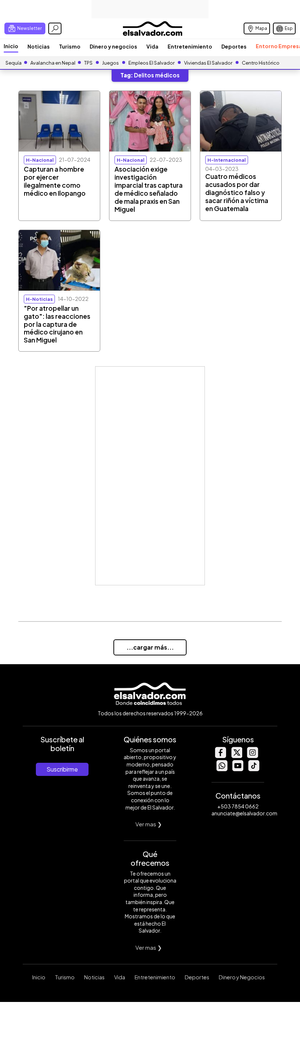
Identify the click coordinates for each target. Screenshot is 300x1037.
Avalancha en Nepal (52, 63)
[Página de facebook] (220, 756)
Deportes (234, 46)
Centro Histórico (261, 63)
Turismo (69, 46)
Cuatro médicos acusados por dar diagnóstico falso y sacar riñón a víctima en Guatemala (236, 192)
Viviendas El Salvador (208, 63)
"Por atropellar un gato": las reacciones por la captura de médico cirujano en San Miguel (57, 324)
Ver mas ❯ (148, 823)
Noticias (38, 46)
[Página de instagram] (252, 756)
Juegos (110, 63)
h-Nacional (40, 160)
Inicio (11, 46)
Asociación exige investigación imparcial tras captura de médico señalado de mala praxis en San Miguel (149, 189)
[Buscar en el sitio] (54, 28)
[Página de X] (236, 756)
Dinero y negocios (113, 46)
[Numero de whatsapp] (222, 769)
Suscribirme (62, 769)
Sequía (13, 63)
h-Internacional (226, 160)
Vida (152, 46)
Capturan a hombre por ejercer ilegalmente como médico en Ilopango (55, 181)
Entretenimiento (190, 46)
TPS (88, 63)
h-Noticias (39, 299)
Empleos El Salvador (151, 63)
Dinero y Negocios (242, 977)
